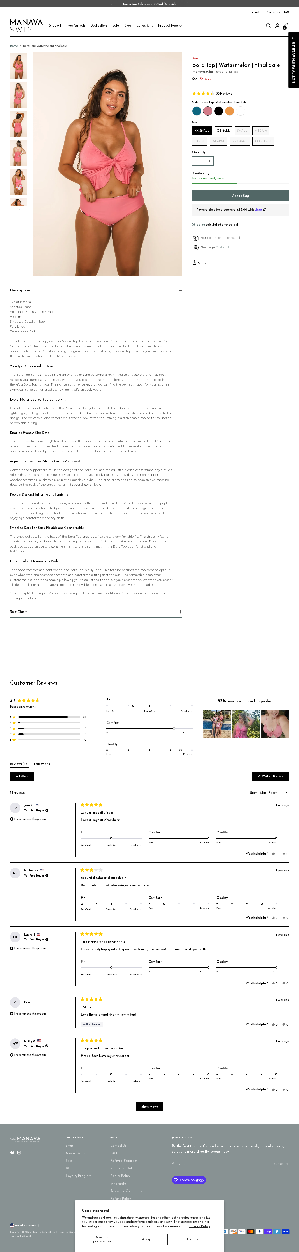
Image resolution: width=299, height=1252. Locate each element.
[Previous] (111, 3)
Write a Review (275, 777)
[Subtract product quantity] (196, 160)
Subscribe (281, 1164)
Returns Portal (121, 1168)
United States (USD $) (27, 1225)
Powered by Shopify (21, 1236)
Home (14, 45)
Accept (147, 1239)
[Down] (18, 209)
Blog (69, 1168)
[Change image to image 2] (18, 95)
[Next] (188, 3)
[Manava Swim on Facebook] (12, 1153)
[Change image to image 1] (18, 66)
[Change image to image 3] (18, 124)
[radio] (196, 111)
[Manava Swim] (26, 25)
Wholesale (118, 1183)
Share (202, 262)
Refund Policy (120, 1198)
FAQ (113, 1153)
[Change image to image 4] (18, 153)
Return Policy (120, 1175)
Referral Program (123, 1160)
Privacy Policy (199, 1226)
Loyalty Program (78, 1175)
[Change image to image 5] (18, 182)
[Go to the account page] (277, 25)
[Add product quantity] (209, 160)
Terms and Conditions (126, 1190)
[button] (240, 93)
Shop (69, 1145)
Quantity (199, 152)
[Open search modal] (268, 25)
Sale (69, 1160)
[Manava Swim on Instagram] (19, 1153)
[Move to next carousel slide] (285, 655)
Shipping (198, 224)
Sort (253, 792)
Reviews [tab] (19, 764)
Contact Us (223, 247)
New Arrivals (75, 1153)
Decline (192, 1239)
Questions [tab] (42, 764)
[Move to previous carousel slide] (275, 655)
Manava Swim (202, 71)
